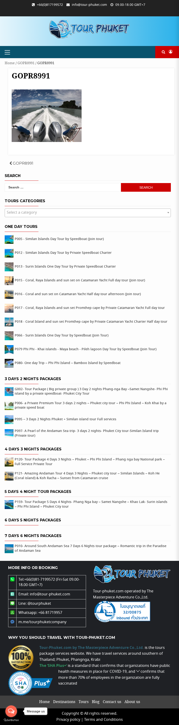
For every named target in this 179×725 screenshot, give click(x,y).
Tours (84, 702)
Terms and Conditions (103, 719)
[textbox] (88, 213)
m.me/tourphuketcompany (42, 622)
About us (132, 702)
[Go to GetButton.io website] (11, 720)
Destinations (64, 702)
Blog (96, 702)
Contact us (112, 702)
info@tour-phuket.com (89, 5)
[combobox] (88, 213)
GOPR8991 (25, 63)
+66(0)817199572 (50, 5)
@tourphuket (39, 603)
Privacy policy (68, 719)
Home (10, 63)
